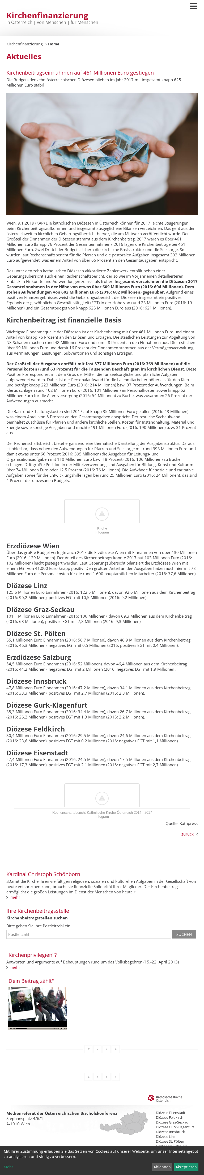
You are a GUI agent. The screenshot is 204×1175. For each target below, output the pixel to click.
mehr (15, 897)
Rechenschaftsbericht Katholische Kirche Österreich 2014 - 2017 (102, 813)
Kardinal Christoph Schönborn (43, 874)
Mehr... (10, 1166)
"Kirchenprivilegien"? (31, 954)
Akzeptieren (186, 1166)
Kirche (102, 528)
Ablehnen (162, 1166)
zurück (187, 834)
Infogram (102, 532)
